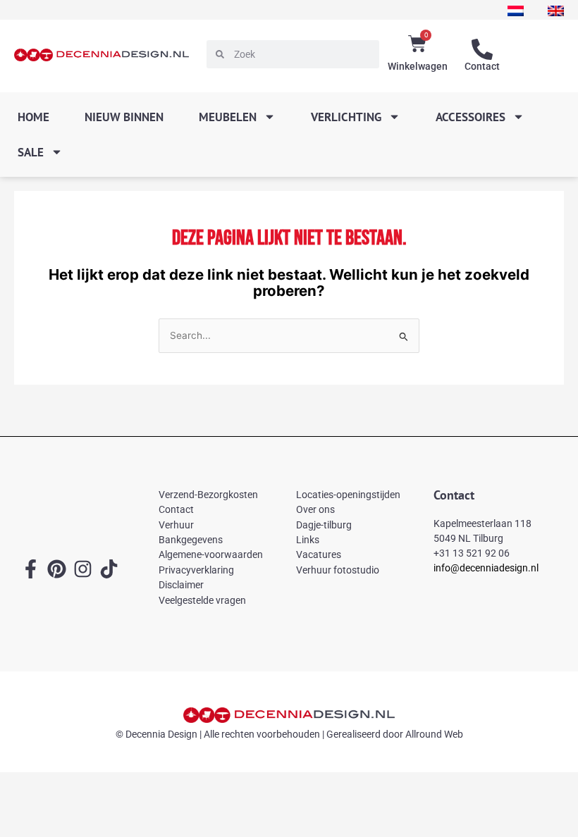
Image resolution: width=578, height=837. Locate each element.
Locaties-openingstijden (348, 494)
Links (307, 539)
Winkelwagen (418, 66)
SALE (31, 152)
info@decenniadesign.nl (486, 568)
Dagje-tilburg (324, 525)
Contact (482, 66)
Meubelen (228, 117)
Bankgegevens (191, 539)
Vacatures (318, 554)
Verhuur (176, 525)
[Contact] (482, 49)
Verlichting (346, 117)
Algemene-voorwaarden (211, 554)
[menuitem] (516, 11)
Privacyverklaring (196, 570)
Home (33, 117)
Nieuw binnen (124, 117)
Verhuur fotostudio (337, 570)
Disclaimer (181, 584)
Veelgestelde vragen (202, 600)
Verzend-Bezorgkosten (208, 494)
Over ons (315, 509)
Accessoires (470, 117)
